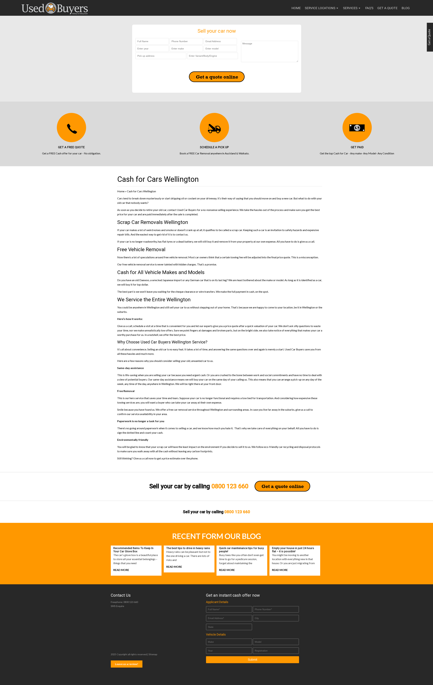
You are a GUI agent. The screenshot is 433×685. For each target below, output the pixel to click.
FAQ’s (369, 8)
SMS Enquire (117, 606)
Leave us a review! (126, 664)
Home (296, 8)
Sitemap (153, 654)
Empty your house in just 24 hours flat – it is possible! (293, 550)
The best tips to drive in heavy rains (188, 548)
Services (350, 8)
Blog (406, 8)
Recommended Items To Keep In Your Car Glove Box (133, 550)
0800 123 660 (229, 486)
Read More (121, 569)
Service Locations (320, 8)
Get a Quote (387, 8)
